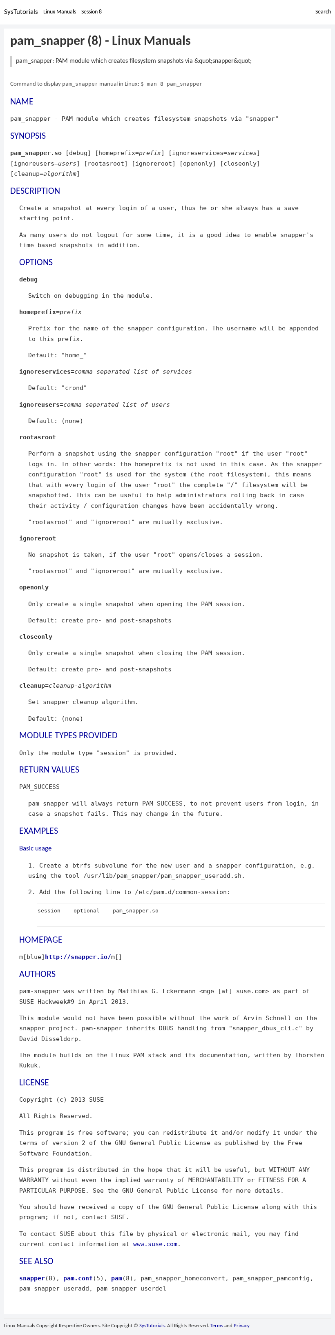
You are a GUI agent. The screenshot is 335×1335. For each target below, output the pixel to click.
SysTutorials (21, 12)
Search (323, 12)
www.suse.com (155, 1243)
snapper (32, 1278)
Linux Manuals (59, 12)
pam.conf (78, 1278)
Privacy (242, 1325)
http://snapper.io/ (78, 956)
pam (116, 1278)
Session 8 (91, 12)
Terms (216, 1325)
